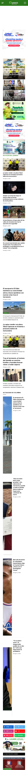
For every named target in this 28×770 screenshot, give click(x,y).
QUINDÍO (5, 380)
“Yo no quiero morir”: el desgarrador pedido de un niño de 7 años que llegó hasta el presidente (13, 85)
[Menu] (3, 3)
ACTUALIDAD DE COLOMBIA (12, 392)
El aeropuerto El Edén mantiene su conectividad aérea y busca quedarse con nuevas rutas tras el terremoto (13, 293)
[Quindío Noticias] (14, 3)
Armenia (6, 346)
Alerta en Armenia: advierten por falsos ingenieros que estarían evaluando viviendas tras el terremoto (8, 92)
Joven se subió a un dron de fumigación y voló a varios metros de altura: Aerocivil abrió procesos (19, 93)
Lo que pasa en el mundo (11, 754)
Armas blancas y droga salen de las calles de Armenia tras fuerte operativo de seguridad (13, 222)
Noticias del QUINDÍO (10, 155)
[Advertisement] (14, 269)
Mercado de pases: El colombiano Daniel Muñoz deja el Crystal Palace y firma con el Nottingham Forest (19, 565)
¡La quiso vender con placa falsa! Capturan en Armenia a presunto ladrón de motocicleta (14, 71)
